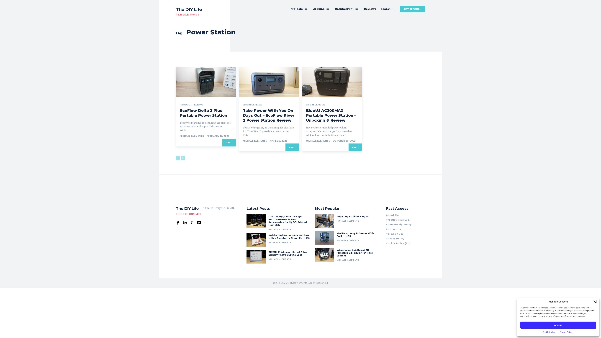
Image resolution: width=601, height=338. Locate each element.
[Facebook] (178, 223)
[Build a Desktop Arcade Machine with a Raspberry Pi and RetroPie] (256, 240)
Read (229, 142)
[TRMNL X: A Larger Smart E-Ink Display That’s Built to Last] (256, 257)
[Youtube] (199, 223)
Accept (558, 325)
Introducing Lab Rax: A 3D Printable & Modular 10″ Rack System (354, 252)
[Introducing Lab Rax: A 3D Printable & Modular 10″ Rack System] (324, 254)
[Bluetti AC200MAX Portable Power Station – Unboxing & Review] (332, 82)
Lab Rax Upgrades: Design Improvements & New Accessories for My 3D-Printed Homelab (287, 220)
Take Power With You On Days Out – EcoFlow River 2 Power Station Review (268, 115)
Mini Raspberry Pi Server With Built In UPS (355, 235)
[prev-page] (178, 158)
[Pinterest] (192, 223)
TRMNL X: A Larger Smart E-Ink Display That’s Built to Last (287, 253)
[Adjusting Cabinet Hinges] (324, 221)
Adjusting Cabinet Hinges (352, 216)
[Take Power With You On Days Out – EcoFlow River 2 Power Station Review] (269, 82)
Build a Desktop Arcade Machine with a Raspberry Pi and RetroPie (289, 237)
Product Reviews (191, 105)
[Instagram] (185, 223)
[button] (594, 301)
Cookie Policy (549, 332)
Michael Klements (192, 136)
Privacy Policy (566, 332)
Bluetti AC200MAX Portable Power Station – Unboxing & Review (331, 115)
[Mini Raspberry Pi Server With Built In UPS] (324, 238)
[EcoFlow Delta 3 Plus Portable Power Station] (206, 82)
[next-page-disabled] (183, 158)
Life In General (252, 105)
